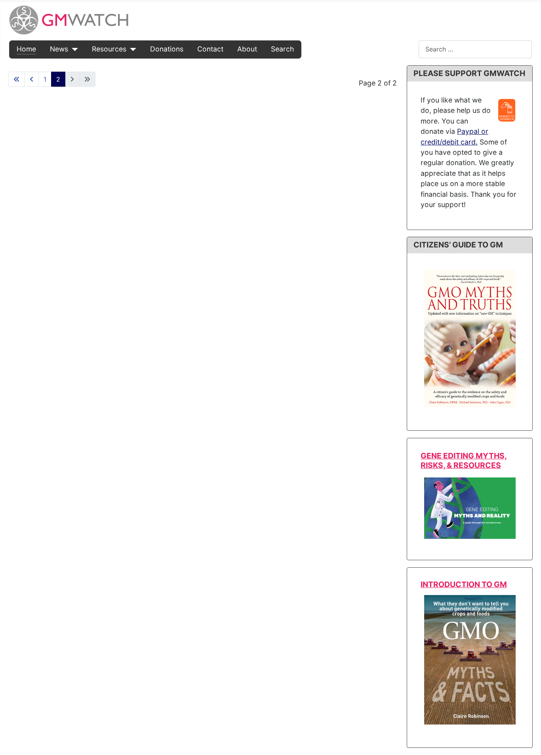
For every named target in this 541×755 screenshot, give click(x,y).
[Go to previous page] (32, 79)
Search (282, 49)
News (59, 49)
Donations (166, 49)
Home (26, 49)
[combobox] (475, 49)
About (247, 49)
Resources (109, 49)
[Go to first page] (16, 79)
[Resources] (131, 49)
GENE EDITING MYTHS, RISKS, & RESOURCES (464, 460)
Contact (210, 49)
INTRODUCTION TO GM (464, 584)
